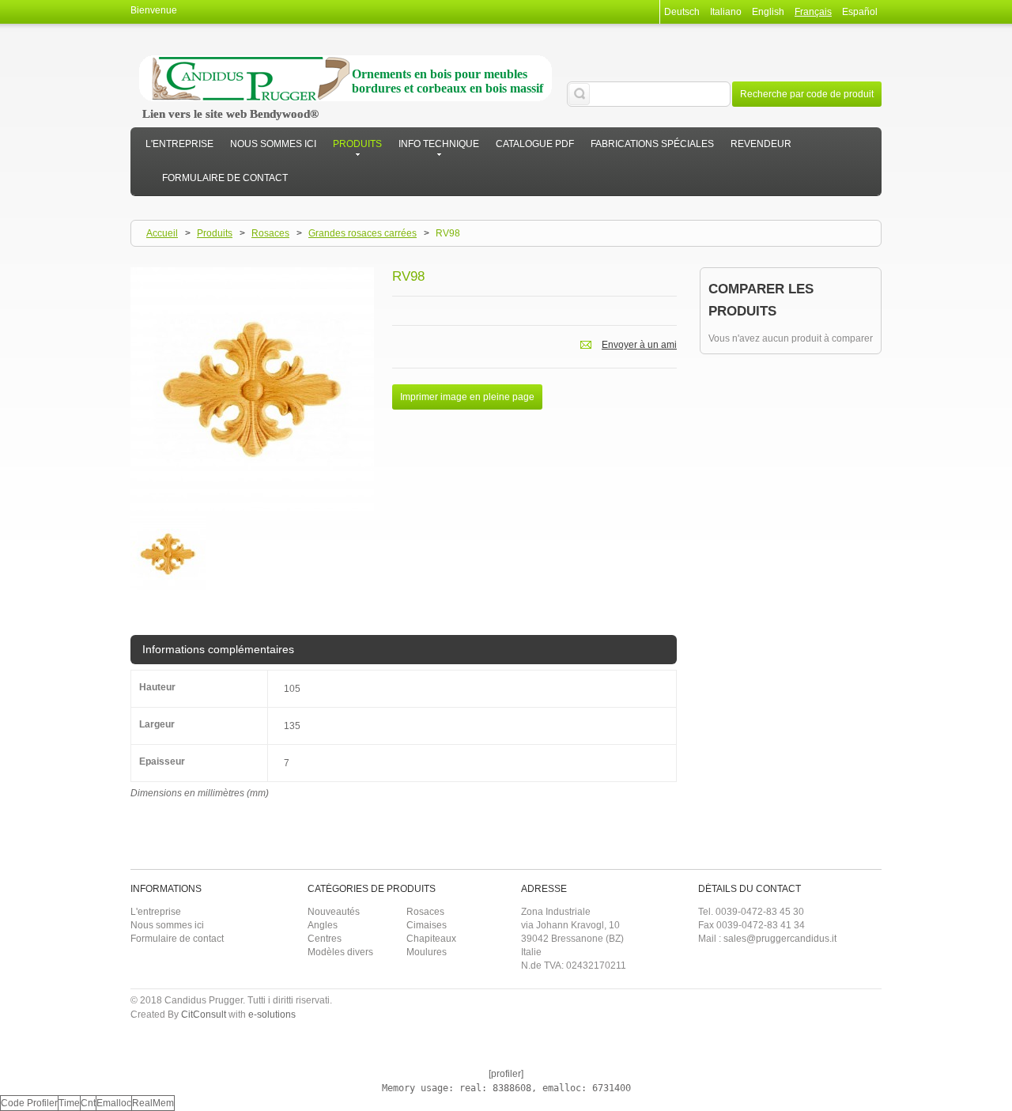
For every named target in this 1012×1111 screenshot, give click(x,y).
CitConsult (203, 1014)
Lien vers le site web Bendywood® (230, 114)
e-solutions (272, 1014)
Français (813, 11)
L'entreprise (155, 911)
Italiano (726, 11)
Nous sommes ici (167, 925)
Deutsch (682, 11)
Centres (325, 938)
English (768, 11)
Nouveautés (334, 911)
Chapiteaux (431, 938)
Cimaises (426, 925)
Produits (214, 233)
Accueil (162, 233)
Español (860, 11)
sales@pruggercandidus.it (779, 938)
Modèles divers (340, 952)
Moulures (426, 952)
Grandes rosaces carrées (362, 233)
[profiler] (506, 1073)
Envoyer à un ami (639, 344)
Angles (323, 925)
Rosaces (270, 233)
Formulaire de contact (177, 938)
